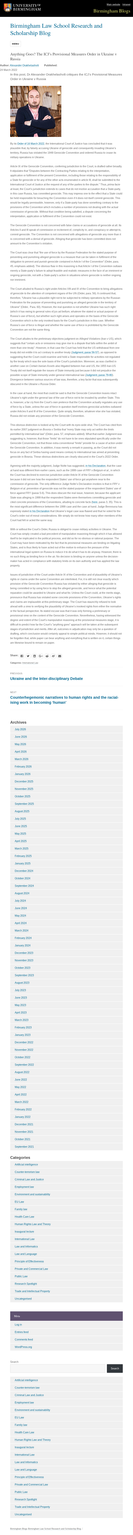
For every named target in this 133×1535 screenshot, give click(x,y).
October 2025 (22, 796)
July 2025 (20, 818)
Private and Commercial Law (31, 1268)
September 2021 (24, 1146)
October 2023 (22, 967)
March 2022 (21, 1102)
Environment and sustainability (32, 1194)
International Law (30, 663)
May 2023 (20, 1005)
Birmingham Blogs (111, 10)
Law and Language (26, 1254)
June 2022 (21, 1079)
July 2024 (20, 900)
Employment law (24, 1186)
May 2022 (20, 1087)
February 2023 (23, 1027)
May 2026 (20, 744)
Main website (113, 4)
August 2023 (22, 982)
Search (14, 1361)
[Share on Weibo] (53, 656)
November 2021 (24, 1131)
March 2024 (21, 930)
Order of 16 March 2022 (30, 143)
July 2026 (20, 729)
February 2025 (23, 856)
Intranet (126, 4)
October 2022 (22, 1057)
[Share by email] (59, 656)
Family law (21, 1209)
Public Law (21, 1276)
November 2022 (24, 1049)
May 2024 (20, 915)
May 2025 (20, 833)
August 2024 (22, 893)
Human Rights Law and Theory (33, 1224)
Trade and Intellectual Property (32, 1291)
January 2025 (22, 863)
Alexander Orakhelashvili (24, 65)
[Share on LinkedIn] (34, 656)
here (94, 502)
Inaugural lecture (24, 1231)
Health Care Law (24, 1216)
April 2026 (21, 751)
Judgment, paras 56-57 (85, 352)
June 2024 (21, 908)
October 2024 (22, 878)
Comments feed (24, 1339)
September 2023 (24, 975)
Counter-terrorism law (27, 1172)
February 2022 (23, 1109)
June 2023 (21, 997)
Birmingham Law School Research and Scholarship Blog (56, 29)
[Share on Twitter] (28, 656)
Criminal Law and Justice (29, 1179)
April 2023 (21, 1012)
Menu (15, 43)
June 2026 (21, 736)
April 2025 (21, 841)
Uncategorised (23, 1298)
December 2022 (24, 1042)
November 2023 (24, 960)
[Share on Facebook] (22, 656)
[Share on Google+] (41, 656)
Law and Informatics (26, 1246)
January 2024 (22, 945)
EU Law (19, 1201)
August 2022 (22, 1072)
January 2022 (22, 1116)
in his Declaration (95, 465)
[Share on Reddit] (47, 656)
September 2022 (24, 1064)
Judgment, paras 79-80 (99, 375)
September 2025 (24, 803)
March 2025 (21, 848)
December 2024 (24, 871)
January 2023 (22, 1034)
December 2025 (24, 781)
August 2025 (22, 811)
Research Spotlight (26, 1283)
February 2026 (23, 766)
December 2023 (24, 952)
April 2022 (21, 1094)
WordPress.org (23, 1347)
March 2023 (21, 1020)
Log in (18, 1324)
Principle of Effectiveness (29, 1261)
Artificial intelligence (26, 1164)
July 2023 (20, 990)
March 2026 (21, 759)
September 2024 (24, 885)
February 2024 (23, 938)
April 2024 (21, 923)
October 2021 (22, 1139)
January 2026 (22, 774)
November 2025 (24, 789)
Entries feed (22, 1332)
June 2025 (21, 826)
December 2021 (24, 1124)
